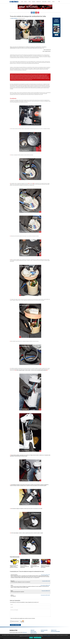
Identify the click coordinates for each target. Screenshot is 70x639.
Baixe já (56, 34)
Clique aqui (25, 632)
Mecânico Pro (38, 1)
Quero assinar (33, 631)
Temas (53, 1)
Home (22, 1)
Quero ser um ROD (44, 630)
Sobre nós (32, 630)
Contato (42, 631)
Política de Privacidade (55, 631)
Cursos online (44, 1)
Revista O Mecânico (14, 1)
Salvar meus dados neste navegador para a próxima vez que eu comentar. (23, 618)
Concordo (31, 637)
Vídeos (30, 1)
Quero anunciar (34, 632)
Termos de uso (53, 630)
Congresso (33, 1)
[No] (68, 636)
